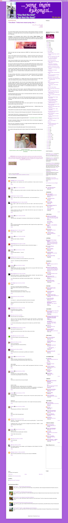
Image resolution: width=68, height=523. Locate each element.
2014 (48, 142)
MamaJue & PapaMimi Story (52, 267)
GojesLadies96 (49, 292)
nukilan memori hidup (51, 255)
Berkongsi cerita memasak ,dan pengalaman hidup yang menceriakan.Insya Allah (52, 317)
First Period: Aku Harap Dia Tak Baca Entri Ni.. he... (53, 111)
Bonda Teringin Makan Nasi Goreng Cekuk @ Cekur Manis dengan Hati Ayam (52, 218)
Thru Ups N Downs (50, 246)
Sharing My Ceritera (50, 280)
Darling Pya (13, 307)
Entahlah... (49, 369)
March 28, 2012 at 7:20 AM (20, 249)
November (50, 137)
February (49, 49)
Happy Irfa (49, 344)
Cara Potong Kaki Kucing (51, 326)
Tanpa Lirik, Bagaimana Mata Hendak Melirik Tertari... (53, 100)
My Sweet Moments (50, 413)
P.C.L (48, 384)
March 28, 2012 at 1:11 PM (20, 327)
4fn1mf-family (49, 201)
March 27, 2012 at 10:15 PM (20, 215)
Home (26, 474)
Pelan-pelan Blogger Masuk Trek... (53, 90)
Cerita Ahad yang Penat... (52, 60)
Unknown (12, 452)
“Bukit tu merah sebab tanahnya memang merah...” (53, 83)
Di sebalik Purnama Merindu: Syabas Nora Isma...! (53, 102)
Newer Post (10, 474)
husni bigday (49, 256)
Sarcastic (27, 174)
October (49, 136)
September (50, 134)
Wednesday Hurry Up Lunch (51, 425)
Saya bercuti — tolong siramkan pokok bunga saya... (22, 486)
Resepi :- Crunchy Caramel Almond (52, 330)
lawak (17, 174)
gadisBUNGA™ (50, 321)
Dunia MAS (49, 431)
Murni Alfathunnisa (14, 202)
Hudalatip (12, 180)
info (11, 174)
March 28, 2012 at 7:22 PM (20, 356)
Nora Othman (52, 163)
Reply (12, 184)
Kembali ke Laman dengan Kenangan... (52, 70)
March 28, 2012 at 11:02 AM (20, 307)
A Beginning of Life (50, 276)
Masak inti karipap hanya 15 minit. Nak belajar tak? (53, 104)
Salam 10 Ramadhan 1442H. (51, 411)
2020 (48, 148)
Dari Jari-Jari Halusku (51, 337)
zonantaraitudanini (50, 291)
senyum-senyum (50, 340)
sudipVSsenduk (50, 252)
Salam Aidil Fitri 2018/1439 (51, 233)
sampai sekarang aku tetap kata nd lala (52, 164)
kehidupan (14, 174)
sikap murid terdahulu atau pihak (51, 154)
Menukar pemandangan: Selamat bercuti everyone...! (53, 75)
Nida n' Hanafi (13, 273)
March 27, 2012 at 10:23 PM (20, 230)
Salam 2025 (49, 199)
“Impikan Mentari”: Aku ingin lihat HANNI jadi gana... (53, 93)
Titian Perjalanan (50, 402)
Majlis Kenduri (49, 288)
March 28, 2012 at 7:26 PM (20, 371)
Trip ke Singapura (49, 202)
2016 (48, 145)
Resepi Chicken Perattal (51, 281)
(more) (57, 167)
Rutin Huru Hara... (51, 125)
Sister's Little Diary (50, 395)
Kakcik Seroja (13, 243)
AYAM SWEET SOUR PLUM (51, 440)
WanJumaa (13, 230)
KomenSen (49, 272)
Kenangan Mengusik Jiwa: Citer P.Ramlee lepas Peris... (53, 124)
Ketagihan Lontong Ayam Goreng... (54, 66)
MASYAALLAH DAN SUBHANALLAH (53, 295)
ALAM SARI (49, 358)
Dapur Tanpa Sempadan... (51, 428)
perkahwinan (24, 174)
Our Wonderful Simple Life (52, 205)
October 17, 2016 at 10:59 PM (20, 452)
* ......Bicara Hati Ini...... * (51, 347)
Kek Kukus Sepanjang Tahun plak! (53, 56)
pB (11, 342)
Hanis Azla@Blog (50, 248)
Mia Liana (49, 362)
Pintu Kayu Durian (50, 382)
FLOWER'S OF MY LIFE (51, 294)
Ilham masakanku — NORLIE (52, 439)
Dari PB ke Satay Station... (52, 87)
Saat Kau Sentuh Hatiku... (51, 389)
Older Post (40, 474)
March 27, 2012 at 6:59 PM (20, 187)
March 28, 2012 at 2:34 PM (19, 335)
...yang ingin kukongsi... (51, 187)
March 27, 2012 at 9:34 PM (22, 202)
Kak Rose (12, 257)
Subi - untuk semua (50, 338)
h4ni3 (12, 349)
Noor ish (12, 438)
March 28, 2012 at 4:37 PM (16, 342)
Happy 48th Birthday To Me (51, 367)
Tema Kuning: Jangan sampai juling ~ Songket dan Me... (54, 79)
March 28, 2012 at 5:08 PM (17, 349)
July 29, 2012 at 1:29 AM (18, 438)
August (49, 133)
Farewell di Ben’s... (51, 52)
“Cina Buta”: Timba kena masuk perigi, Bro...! (22, 22)
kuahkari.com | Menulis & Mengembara (51, 302)
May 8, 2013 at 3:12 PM (17, 444)
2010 (48, 44)
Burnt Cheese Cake (50, 222)
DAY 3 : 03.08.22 (49, 206)
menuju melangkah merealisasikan (50, 329)
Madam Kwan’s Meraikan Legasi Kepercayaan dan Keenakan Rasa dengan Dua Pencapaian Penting (52, 242)
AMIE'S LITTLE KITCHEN (51, 216)
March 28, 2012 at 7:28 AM (20, 265)
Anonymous (52, 153)
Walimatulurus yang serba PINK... (53, 77)
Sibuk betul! (49, 226)
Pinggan (48, 318)
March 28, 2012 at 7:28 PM (20, 406)
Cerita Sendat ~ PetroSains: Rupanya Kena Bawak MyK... (53, 64)
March (49, 51)
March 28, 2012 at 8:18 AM (20, 273)
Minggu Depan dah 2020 (51, 390)
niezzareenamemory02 (51, 351)
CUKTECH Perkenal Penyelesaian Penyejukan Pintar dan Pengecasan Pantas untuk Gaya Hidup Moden (52, 269)
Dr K (11, 315)
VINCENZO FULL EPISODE (51, 341)
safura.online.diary (50, 208)
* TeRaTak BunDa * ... (51, 232)
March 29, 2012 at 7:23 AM (20, 429)
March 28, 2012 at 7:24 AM (19, 257)
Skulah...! (49, 80)
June (49, 130)
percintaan (20, 174)
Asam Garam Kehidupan (51, 410)
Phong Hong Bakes (50, 424)
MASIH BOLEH (49, 370)
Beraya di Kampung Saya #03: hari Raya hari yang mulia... (23, 502)
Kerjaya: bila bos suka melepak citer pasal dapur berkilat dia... (24, 497)
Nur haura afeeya (53, 169)
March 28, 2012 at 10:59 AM (19, 296)
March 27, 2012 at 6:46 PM (19, 180)
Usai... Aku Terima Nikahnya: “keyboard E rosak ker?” (52, 58)
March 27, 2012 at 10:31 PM (20, 236)
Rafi (11, 444)
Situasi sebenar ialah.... (50, 188)
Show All (59, 235)
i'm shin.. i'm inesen (50, 366)
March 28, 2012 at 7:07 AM (20, 243)
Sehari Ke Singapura (50, 299)
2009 (48, 42)
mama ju (12, 296)
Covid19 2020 (49, 209)
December (50, 139)
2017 (48, 146)
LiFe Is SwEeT (49, 221)
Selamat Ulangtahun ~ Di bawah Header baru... (53, 114)
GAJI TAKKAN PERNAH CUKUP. (52, 273)
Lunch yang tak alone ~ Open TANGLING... (53, 109)
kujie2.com (49, 325)
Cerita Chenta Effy (50, 298)
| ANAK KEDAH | (50, 194)
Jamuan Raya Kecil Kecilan (51, 418)
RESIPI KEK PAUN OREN (51, 429)
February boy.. (49, 249)
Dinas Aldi (12, 335)
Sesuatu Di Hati (49, 348)
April (49, 127)
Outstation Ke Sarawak (50, 363)
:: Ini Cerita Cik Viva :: (51, 198)
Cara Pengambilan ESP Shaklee (52, 396)
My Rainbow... (49, 229)
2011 (48, 45)
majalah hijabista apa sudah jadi (51, 158)
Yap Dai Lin (52, 157)
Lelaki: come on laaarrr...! (52, 120)
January (49, 48)
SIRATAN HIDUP (50, 392)
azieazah (12, 187)
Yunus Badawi (13, 327)
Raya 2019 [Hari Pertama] (51, 414)
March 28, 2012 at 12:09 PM (17, 315)
